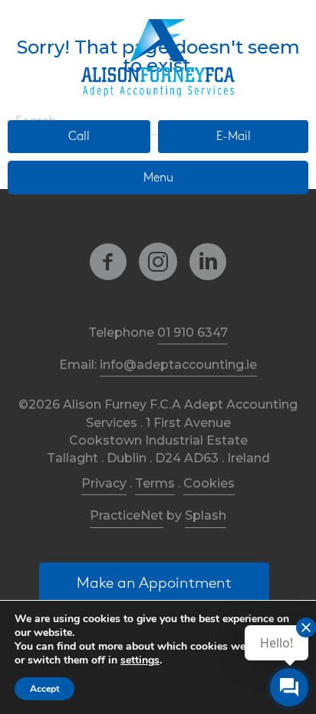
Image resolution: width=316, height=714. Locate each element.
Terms (155, 483)
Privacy (104, 483)
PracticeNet (126, 515)
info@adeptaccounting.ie (178, 364)
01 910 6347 (192, 332)
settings (140, 660)
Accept (44, 689)
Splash (205, 515)
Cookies (209, 483)
